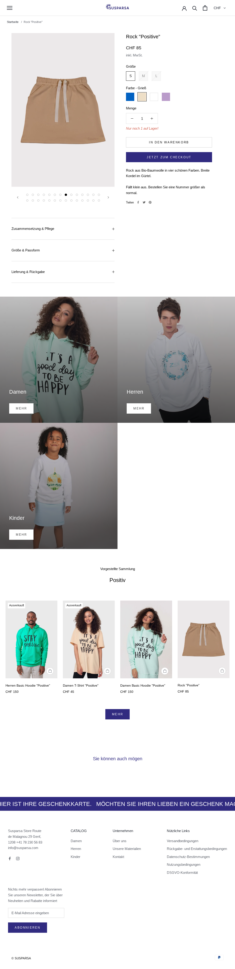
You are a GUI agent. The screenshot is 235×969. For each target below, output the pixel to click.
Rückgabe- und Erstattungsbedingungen (197, 849)
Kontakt (118, 857)
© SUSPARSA (21, 958)
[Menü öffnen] (9, 8)
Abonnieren (27, 927)
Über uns (119, 841)
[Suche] (194, 8)
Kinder (75, 857)
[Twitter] (144, 202)
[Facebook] (138, 202)
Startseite (13, 22)
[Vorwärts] (108, 197)
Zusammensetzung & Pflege (32, 229)
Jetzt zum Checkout (169, 157)
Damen (76, 841)
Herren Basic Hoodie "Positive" (28, 685)
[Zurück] (17, 197)
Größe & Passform (25, 250)
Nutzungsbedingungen (183, 864)
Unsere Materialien (127, 849)
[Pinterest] (150, 202)
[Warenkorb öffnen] (205, 8)
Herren (76, 849)
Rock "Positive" (188, 685)
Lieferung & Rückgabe (28, 272)
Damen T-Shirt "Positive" (80, 685)
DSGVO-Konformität (182, 872)
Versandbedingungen (182, 841)
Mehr (117, 714)
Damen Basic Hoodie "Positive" (142, 685)
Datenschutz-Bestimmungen (188, 857)
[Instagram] (18, 858)
